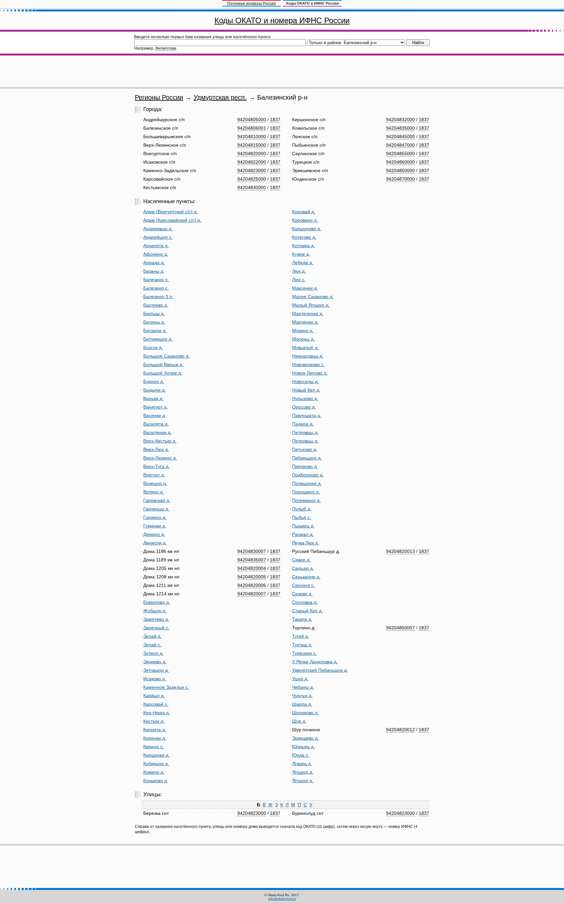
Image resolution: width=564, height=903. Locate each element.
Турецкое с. (304, 653)
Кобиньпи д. (156, 763)
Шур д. (299, 721)
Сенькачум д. (306, 576)
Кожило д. (153, 772)
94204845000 (400, 136)
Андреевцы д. (158, 228)
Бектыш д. (154, 313)
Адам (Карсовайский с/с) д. (172, 220)
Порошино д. (306, 491)
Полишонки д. (307, 483)
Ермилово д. (156, 602)
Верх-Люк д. (156, 449)
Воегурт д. (154, 474)
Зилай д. (152, 636)
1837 (275, 119)
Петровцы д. (305, 432)
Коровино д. (305, 220)
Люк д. (299, 271)
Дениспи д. (155, 542)
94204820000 (251, 153)
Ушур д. (300, 678)
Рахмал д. (303, 534)
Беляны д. (154, 322)
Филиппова (165, 48)
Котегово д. (304, 237)
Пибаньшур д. (307, 457)
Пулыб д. (301, 508)
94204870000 (400, 179)
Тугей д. (300, 636)
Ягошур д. (302, 772)
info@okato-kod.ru (282, 898)
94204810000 (251, 136)
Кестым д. (153, 721)
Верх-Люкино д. (160, 457)
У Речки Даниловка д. (315, 661)
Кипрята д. (154, 729)
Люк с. (299, 279)
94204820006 (251, 585)
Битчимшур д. (158, 339)
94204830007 (251, 551)
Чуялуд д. (302, 695)
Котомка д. (303, 245)
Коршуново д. (306, 228)
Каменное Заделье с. (166, 687)
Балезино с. (156, 288)
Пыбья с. (301, 517)
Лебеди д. (302, 262)
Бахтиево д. (155, 305)
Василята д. (156, 424)
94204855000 (400, 153)
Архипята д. (156, 245)
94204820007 (251, 593)
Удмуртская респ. (220, 97)
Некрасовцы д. (307, 356)
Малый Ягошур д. (311, 305)
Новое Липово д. (310, 373)
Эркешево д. (305, 738)
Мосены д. (303, 339)
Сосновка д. (305, 602)
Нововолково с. (308, 364)
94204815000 (251, 145)
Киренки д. (154, 738)
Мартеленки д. (307, 313)
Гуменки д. (154, 525)
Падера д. (303, 424)
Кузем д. (301, 254)
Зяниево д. (154, 661)
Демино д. (154, 534)
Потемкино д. (306, 500)
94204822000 (251, 162)
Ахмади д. (154, 262)
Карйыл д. (154, 695)
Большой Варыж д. (163, 364)
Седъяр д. (303, 568)
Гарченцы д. (156, 508)
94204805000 (251, 119)
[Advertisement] (282, 71)
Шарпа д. (302, 704)
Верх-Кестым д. (160, 440)
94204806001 (251, 128)
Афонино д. (155, 254)
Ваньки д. (153, 398)
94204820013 (400, 551)
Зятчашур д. (156, 670)
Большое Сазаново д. (166, 356)
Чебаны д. (303, 687)
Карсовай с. (155, 704)
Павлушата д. (306, 415)
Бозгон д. (153, 347)
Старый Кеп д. (307, 610)
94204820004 (251, 568)
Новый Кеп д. (306, 390)
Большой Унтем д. (162, 373)
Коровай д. (303, 211)
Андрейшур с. (158, 237)
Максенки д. (305, 288)
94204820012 (400, 729)
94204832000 (400, 119)
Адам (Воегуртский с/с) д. (170, 211)
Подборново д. (308, 474)
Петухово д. (304, 449)
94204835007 (251, 559)
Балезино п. (156, 279)
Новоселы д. (305, 381)
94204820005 (251, 576)
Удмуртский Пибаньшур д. (320, 670)
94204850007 (400, 627)
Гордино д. (154, 517)
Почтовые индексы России (251, 3)
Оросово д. (304, 407)
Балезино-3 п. (158, 296)
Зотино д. (153, 653)
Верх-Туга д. (156, 466)
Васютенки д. (157, 432)
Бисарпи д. (155, 330)
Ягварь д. (302, 763)
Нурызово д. (305, 398)
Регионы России (159, 97)
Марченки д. (305, 322)
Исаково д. (154, 678)
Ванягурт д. (155, 407)
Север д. (301, 559)
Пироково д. (305, 466)
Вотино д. (153, 491)
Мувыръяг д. (305, 347)
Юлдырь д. (303, 746)
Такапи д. (302, 619)
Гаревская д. (156, 500)
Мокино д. (303, 330)
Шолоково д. (305, 712)
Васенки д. (154, 415)
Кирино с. (153, 746)
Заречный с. (156, 627)
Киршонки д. (156, 755)
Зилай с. (152, 644)
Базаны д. (153, 271)
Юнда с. (300, 755)
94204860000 (400, 162)
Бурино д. (153, 381)
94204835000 (400, 128)
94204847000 (400, 145)
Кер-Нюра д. (156, 712)
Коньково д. (155, 780)
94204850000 (400, 170)
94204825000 (251, 179)
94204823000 (251, 170)
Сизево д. (302, 593)
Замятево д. (156, 619)
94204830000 (251, 187)
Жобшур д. (154, 610)
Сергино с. (303, 585)
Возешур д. (155, 483)
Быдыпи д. (154, 390)
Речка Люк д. (305, 542)
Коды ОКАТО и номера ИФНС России (282, 20)
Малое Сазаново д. (313, 296)
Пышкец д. (303, 525)
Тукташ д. (302, 644)
